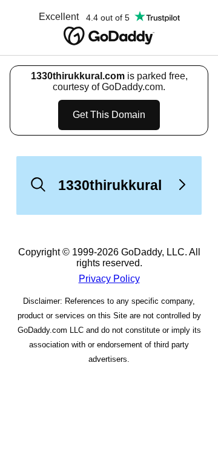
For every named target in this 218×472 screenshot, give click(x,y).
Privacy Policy (109, 279)
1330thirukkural (110, 185)
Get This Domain (109, 115)
